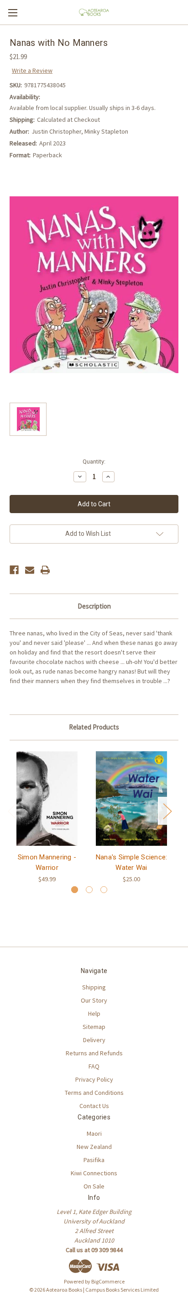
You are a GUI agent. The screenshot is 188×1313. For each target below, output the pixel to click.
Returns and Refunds (94, 1053)
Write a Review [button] (32, 70)
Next (167, 810)
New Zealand (94, 1147)
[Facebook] (14, 570)
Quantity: (94, 461)
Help (94, 1013)
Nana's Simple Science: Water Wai (131, 862)
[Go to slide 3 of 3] (103, 889)
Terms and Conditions (94, 1092)
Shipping (94, 987)
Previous (12, 810)
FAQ (94, 1066)
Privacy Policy (94, 1079)
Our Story (94, 1000)
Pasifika (94, 1160)
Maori (94, 1133)
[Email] (29, 570)
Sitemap (94, 1027)
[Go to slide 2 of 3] (89, 889)
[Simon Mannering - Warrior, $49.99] (47, 798)
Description (94, 606)
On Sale (94, 1186)
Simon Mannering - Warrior (47, 862)
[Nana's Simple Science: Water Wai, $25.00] (131, 798)
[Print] (45, 570)
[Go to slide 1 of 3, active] (74, 889)
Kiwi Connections (94, 1173)
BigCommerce (108, 1281)
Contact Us (94, 1106)
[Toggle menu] (12, 12)
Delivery (94, 1040)
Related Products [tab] (94, 727)
